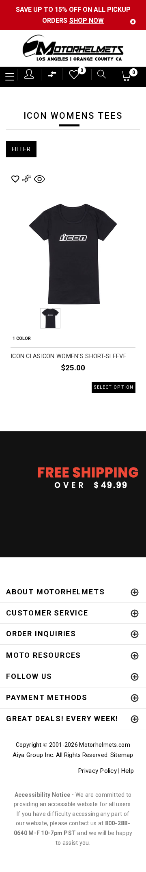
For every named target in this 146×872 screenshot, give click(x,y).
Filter (21, 149)
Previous (28, 318)
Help (127, 770)
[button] (126, 78)
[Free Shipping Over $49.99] (73, 477)
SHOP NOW (86, 20)
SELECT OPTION (113, 387)
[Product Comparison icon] (52, 76)
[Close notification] (133, 21)
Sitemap (121, 755)
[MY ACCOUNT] (29, 74)
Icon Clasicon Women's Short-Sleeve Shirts (73, 356)
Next (118, 318)
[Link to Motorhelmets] (73, 48)
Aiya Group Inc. (33, 755)
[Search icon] (98, 75)
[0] (71, 76)
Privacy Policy (97, 770)
